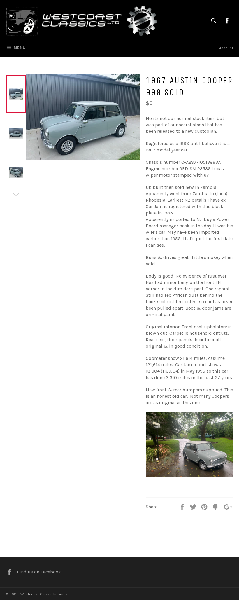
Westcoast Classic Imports (43, 594)
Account (226, 48)
